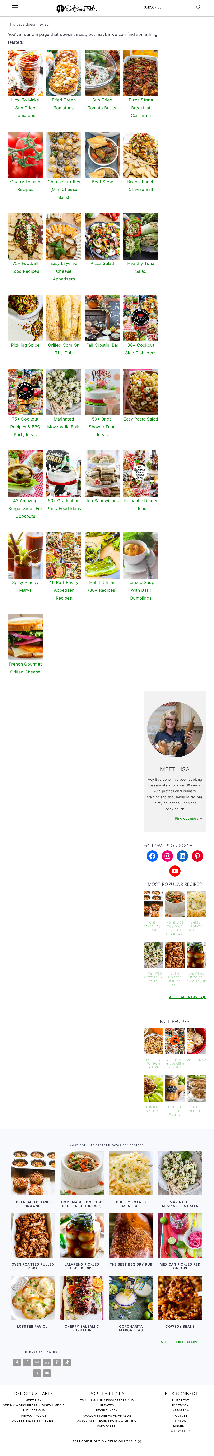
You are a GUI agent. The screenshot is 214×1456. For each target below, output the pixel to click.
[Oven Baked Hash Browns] (33, 1173)
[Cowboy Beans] (180, 1298)
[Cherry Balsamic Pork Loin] (82, 1298)
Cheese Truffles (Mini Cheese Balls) (64, 189)
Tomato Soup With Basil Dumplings (140, 590)
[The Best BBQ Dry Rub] (131, 1235)
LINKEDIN (180, 1425)
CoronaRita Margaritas (131, 1328)
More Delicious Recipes (180, 1342)
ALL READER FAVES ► (187, 997)
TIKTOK (180, 1420)
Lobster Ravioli (33, 1326)
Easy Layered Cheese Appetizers (64, 271)
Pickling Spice (25, 345)
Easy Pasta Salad (141, 419)
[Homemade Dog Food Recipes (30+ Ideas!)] (82, 1173)
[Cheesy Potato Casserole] (131, 1173)
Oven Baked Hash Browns (33, 1204)
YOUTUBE (180, 1415)
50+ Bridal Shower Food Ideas (102, 427)
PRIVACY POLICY (34, 1415)
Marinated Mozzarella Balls (180, 1204)
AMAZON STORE (95, 1415)
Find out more (186, 818)
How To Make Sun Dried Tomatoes (25, 107)
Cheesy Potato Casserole (131, 1204)
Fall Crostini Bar (102, 345)
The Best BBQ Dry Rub (131, 1264)
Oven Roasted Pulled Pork (33, 1266)
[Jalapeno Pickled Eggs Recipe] (82, 1235)
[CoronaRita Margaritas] (131, 1298)
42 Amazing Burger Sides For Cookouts (25, 508)
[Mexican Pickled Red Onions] (180, 1235)
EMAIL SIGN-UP (91, 1400)
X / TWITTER (180, 1430)
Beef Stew (102, 181)
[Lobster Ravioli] (33, 1298)
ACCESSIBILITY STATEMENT (33, 1420)
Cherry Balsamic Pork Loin (82, 1328)
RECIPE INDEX (107, 1410)
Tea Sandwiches (102, 500)
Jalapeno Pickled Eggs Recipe (82, 1266)
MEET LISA (33, 1400)
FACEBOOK (180, 1405)
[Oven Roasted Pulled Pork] (33, 1235)
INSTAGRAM (180, 1410)
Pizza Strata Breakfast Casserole (141, 107)
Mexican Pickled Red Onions (180, 1266)
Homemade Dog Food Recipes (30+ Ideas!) (82, 1204)
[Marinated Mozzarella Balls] (180, 1173)
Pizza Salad (102, 263)
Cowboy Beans (180, 1326)
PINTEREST (180, 1400)
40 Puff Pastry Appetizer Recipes (63, 590)
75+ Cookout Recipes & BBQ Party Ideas (25, 427)
